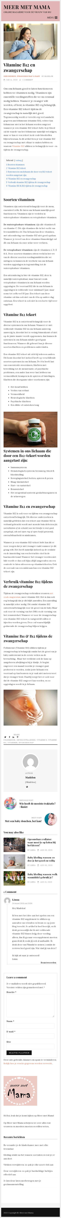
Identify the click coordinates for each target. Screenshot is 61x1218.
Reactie (11, 992)
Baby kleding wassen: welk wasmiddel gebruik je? (14, 878)
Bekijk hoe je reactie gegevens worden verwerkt (28, 1063)
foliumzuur (9, 740)
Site (9, 1042)
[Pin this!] (18, 737)
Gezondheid (10, 76)
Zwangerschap (26, 743)
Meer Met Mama (27, 6)
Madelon (49, 76)
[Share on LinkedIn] (14, 737)
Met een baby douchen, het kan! (23, 821)
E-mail (11, 1031)
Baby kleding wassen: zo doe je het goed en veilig (14, 861)
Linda (33, 850)
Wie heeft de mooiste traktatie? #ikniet (37, 805)
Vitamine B (42, 740)
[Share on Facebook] (9, 737)
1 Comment (27, 80)
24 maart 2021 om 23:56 (22, 903)
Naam (10, 1021)
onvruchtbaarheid (26, 740)
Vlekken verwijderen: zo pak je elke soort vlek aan (28, 1164)
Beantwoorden (48, 962)
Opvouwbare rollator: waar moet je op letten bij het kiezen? (14, 845)
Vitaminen (12, 743)
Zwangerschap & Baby (28, 76)
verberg (19, 160)
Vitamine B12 (18, 146)
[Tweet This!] (6, 737)
